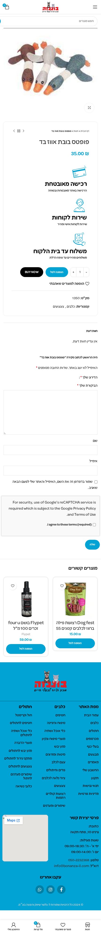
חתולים (94, 731)
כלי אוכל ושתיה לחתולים (21, 733)
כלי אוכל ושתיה (54, 731)
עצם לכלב (58, 762)
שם (95, 441)
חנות (76, 131)
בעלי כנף (93, 747)
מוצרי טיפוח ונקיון (53, 739)
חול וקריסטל (23, 715)
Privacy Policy (84, 509)
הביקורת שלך (87, 386)
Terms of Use (85, 515)
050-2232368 (78, 860)
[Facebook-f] (61, 889)
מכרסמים (92, 739)
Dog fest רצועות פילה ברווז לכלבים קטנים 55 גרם (75, 629)
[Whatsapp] (39, 889)
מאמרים (93, 762)
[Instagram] (50, 889)
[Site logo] (50, 7)
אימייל (93, 461)
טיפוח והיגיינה (56, 723)
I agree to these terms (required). (69, 524)
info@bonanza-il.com (71, 866)
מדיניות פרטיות (88, 794)
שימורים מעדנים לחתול (21, 777)
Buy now (32, 272)
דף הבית (85, 131)
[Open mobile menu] (95, 7)
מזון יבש (59, 747)
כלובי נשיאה (24, 786)
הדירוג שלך (88, 377)
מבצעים (93, 754)
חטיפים (60, 715)
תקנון (95, 778)
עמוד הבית (91, 715)
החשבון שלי (90, 770)
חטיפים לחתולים (21, 723)
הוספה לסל (56, 272)
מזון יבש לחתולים (20, 751)
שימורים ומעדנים (54, 806)
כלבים (71, 307)
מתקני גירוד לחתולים (18, 758)
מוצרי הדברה (23, 743)
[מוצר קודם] (23, 131)
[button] (75, 643)
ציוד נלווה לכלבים (53, 778)
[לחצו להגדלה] (89, 107)
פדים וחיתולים (55, 770)
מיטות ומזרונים (55, 754)
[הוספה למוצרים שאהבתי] (62, 586)
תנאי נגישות (91, 786)
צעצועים (58, 307)
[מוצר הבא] (14, 131)
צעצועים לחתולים (20, 766)
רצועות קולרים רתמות (55, 796)
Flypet (26, 634)
